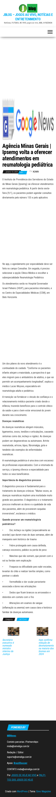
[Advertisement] (28, 68)
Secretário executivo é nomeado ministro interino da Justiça (8, 647)
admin (36, 171)
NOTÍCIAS (22, 619)
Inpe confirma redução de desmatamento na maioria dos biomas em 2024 (46, 647)
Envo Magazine (43, 791)
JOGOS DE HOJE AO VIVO (24, 775)
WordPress (22, 791)
